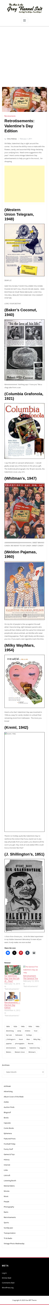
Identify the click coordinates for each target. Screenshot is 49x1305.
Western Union (20, 1052)
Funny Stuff (8, 1149)
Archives (5, 1065)
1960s (37, 1026)
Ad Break (7, 1086)
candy (19, 1031)
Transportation (10, 1233)
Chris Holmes (10, 139)
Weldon (8, 1052)
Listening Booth (10, 1180)
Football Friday (9, 1144)
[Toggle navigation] (24, 20)
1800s (8, 1026)
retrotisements (11, 1048)
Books (6, 1117)
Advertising (10, 1031)
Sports (6, 1222)
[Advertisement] (24, 52)
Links (6, 1170)
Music (6, 1196)
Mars (28, 1039)
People (6, 1201)
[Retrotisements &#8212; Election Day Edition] (12, 996)
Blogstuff (7, 1112)
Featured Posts (10, 1138)
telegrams (22, 1048)
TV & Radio (8, 1238)
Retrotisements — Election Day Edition (12, 1005)
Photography (9, 1207)
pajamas (9, 1043)
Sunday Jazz (8, 1228)
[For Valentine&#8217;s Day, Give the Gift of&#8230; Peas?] (12, 970)
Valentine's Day (35, 1048)
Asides (6, 1102)
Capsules (7, 1123)
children (27, 1031)
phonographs (19, 1043)
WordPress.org (7, 1287)
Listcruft (7, 1175)
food (35, 1031)
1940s (23, 1026)
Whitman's (32, 1052)
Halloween (18, 1035)
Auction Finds (9, 1107)
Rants (6, 1212)
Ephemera (8, 1133)
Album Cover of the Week (14, 1096)
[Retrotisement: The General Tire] (31, 970)
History (7, 1159)
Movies (6, 1191)
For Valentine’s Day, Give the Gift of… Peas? (11, 978)
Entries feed (6, 1278)
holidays (29, 1035)
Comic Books (9, 1128)
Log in (4, 1273)
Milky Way (36, 1039)
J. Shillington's (10, 1039)
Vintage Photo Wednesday (14, 1243)
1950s (30, 1026)
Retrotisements (10, 116)
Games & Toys (9, 1154)
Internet (7, 1165)
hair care (9, 1035)
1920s (15, 1026)
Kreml (21, 1039)
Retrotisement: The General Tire (30, 977)
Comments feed (8, 1283)
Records (30, 1043)
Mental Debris (9, 1186)
